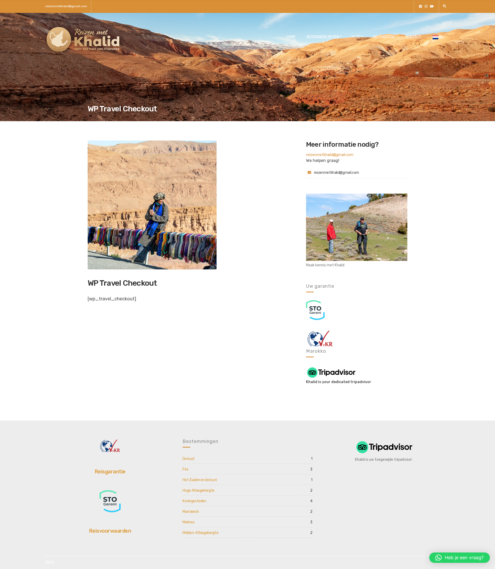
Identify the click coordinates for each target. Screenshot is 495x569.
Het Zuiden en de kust (200, 480)
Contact (413, 37)
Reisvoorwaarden (110, 531)
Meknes (188, 522)
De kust (189, 459)
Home (290, 37)
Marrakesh (191, 511)
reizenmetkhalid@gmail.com (66, 6)
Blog (356, 37)
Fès (185, 469)
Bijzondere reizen (323, 37)
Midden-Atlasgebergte (200, 533)
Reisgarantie (110, 471)
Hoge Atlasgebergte (198, 490)
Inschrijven (383, 37)
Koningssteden (194, 501)
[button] (459, 557)
